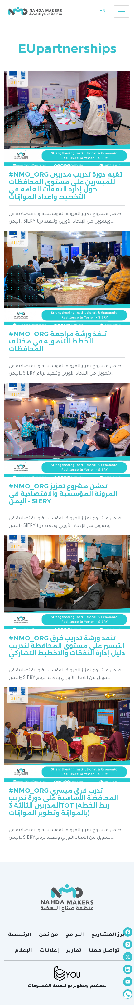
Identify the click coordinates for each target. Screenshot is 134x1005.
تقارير (73, 951)
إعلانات (49, 951)
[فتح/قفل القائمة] (121, 11)
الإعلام (23, 951)
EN (102, 11)
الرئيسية (19, 935)
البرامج (74, 935)
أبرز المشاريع (108, 935)
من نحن (48, 935)
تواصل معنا (104, 951)
